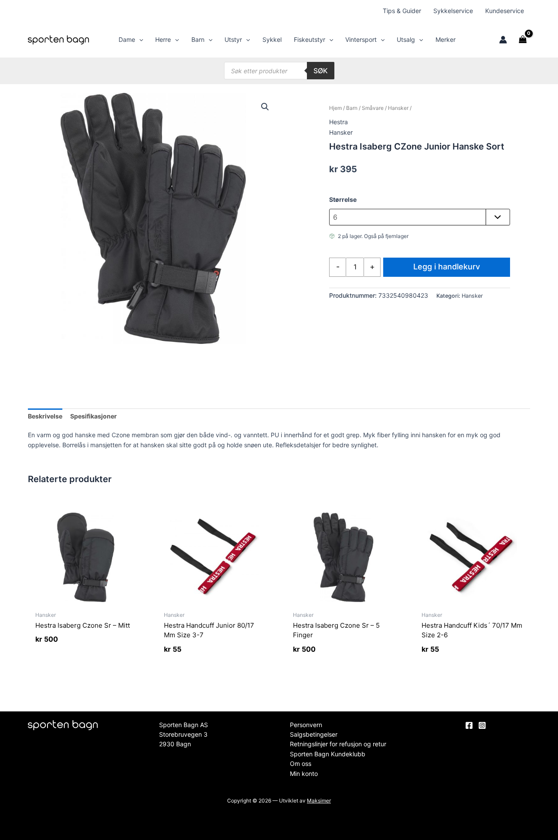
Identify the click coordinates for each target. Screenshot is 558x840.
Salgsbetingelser (313, 734)
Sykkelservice (453, 10)
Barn (197, 39)
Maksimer (319, 800)
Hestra (338, 122)
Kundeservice (504, 10)
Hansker (398, 108)
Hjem (335, 108)
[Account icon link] (503, 40)
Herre (163, 39)
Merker (446, 39)
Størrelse (343, 199)
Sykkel (272, 39)
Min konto (304, 773)
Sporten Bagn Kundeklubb (327, 754)
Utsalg (406, 39)
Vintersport (361, 39)
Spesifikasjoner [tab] (93, 416)
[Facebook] (469, 725)
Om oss (300, 763)
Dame (127, 39)
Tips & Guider (402, 10)
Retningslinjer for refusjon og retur (338, 744)
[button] (139, 39)
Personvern (306, 724)
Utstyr (233, 39)
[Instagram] (482, 725)
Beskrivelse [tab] (45, 416)
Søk (320, 70)
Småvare (373, 108)
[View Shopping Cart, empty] (523, 40)
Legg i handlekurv (446, 266)
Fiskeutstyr (309, 39)
